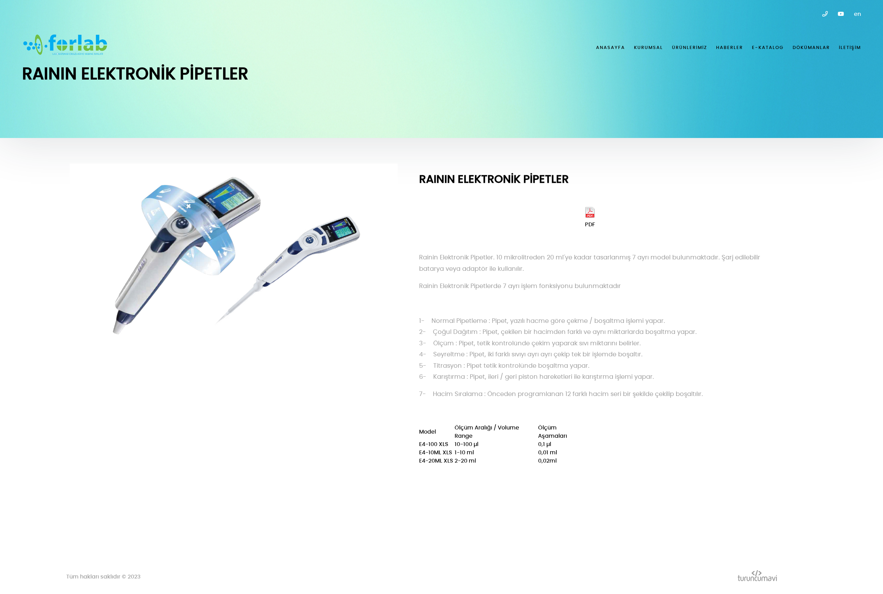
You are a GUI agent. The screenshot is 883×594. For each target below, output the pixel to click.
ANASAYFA (610, 48)
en (857, 14)
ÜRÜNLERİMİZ (689, 48)
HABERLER (729, 48)
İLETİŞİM (850, 48)
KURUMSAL (648, 48)
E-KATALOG (768, 48)
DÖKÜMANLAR (811, 48)
